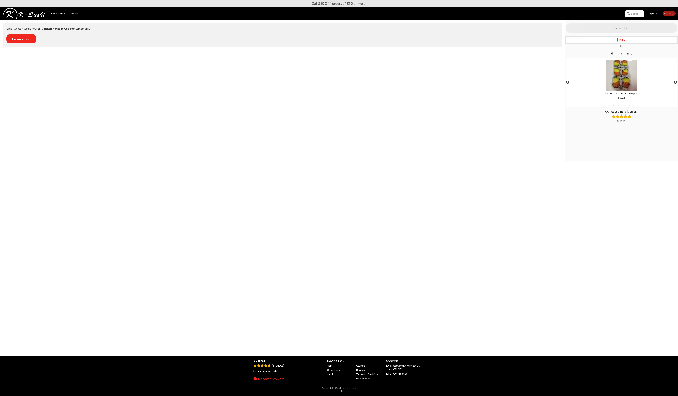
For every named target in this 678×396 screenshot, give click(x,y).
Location (74, 13)
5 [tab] (629, 105)
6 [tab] (635, 105)
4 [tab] (624, 105)
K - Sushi (259, 361)
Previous (567, 82)
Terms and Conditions (367, 374)
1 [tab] (608, 105)
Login (651, 13)
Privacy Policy (363, 378)
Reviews (360, 369)
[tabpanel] (621, 82)
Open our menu (21, 38)
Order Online (58, 13)
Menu (330, 365)
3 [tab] (619, 105)
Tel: (396, 374)
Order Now (621, 28)
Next (675, 82)
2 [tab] (613, 105)
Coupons (360, 365)
